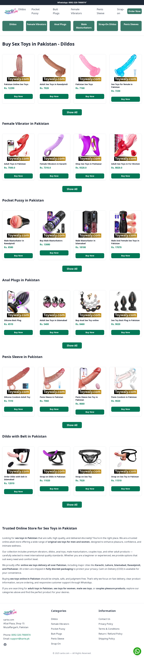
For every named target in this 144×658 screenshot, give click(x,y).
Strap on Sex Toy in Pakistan (125, 476)
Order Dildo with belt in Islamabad (15, 478)
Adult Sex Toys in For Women (125, 164)
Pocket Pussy (36, 11)
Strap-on (120, 11)
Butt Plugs (56, 11)
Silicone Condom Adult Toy (17, 397)
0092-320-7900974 (21, 634)
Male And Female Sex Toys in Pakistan (125, 242)
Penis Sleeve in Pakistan (51, 397)
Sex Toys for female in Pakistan (121, 85)
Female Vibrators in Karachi (53, 164)
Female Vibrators (76, 11)
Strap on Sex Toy (84, 476)
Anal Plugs (60, 24)
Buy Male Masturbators (51, 240)
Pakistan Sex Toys (84, 84)
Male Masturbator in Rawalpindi (14, 242)
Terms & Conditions (109, 628)
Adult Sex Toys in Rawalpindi (54, 84)
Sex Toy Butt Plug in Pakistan (125, 320)
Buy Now (18, 96)
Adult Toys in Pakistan (15, 164)
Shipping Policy (107, 638)
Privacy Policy (106, 623)
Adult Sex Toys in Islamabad (53, 320)
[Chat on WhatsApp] (137, 651)
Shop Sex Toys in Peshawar (89, 164)
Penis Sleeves (131, 24)
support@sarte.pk (20, 638)
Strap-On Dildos (107, 24)
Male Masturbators (84, 26)
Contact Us (104, 619)
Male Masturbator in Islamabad (85, 242)
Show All (72, 112)
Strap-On (56, 643)
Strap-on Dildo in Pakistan (52, 476)
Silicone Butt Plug (12, 320)
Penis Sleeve (100, 11)
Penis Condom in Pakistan (124, 397)
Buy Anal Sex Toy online (87, 320)
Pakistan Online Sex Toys (16, 84)
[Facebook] (24, 644)
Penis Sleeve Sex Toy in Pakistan (87, 398)
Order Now (134, 11)
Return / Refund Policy (110, 633)
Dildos (22, 9)
